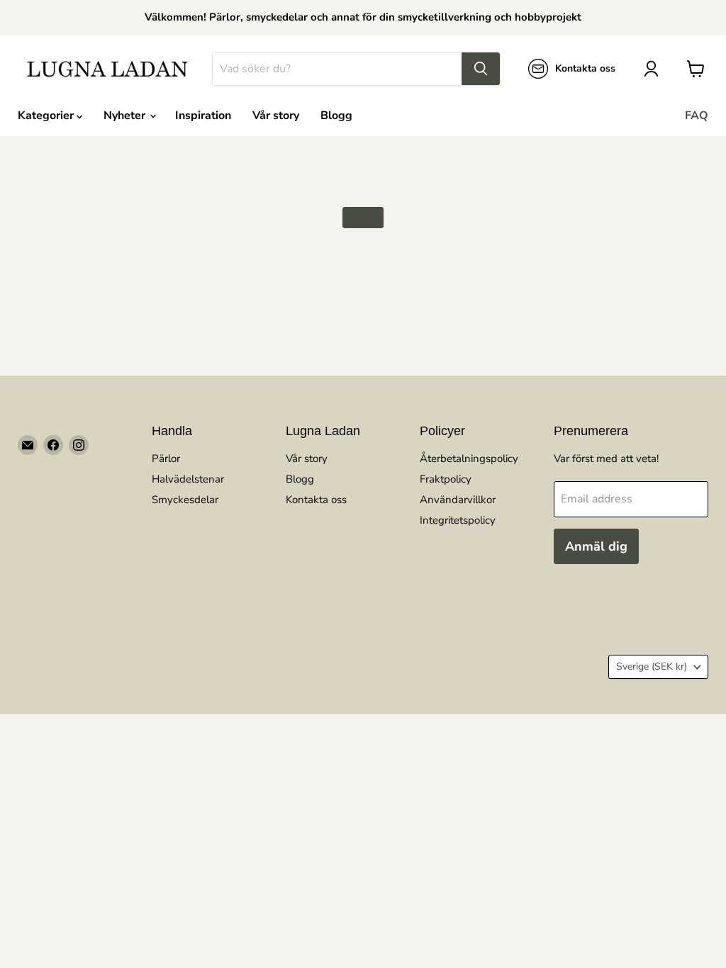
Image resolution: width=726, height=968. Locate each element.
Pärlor (166, 458)
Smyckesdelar (185, 500)
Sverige (651, 666)
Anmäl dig (596, 546)
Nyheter (126, 115)
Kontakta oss (316, 500)
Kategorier (47, 115)
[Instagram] (79, 445)
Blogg (336, 115)
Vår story (275, 115)
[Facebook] (53, 445)
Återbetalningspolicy (469, 458)
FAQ (696, 115)
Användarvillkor (458, 500)
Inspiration (203, 115)
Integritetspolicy (458, 520)
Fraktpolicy (445, 479)
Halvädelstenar (188, 479)
